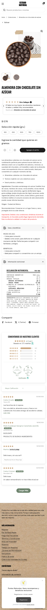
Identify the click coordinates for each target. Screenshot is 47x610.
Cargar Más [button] (23, 490)
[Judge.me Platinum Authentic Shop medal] (17, 370)
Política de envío (8, 557)
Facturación (6, 553)
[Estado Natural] (23, 4)
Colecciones (12, 17)
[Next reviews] (43, 105)
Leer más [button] (6, 413)
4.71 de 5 (29, 341)
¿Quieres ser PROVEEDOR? (12, 550)
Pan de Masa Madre (9, 532)
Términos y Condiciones (11, 539)
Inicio (3, 17)
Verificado (22, 378)
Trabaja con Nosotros (10, 548)
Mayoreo (5, 530)
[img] (8, 397)
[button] (43, 4)
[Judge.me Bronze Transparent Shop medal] (28, 370)
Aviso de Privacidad (9, 541)
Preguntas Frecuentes (10, 536)
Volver (6, 22)
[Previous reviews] (3, 105)
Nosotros (5, 544)
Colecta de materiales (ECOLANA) (14, 559)
